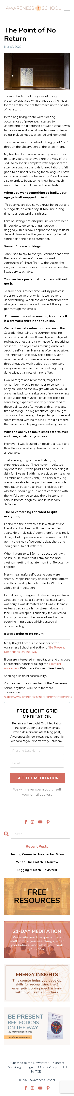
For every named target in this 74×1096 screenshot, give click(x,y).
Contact (58, 1063)
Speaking (14, 1067)
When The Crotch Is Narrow (37, 862)
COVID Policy (47, 1067)
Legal (29, 1067)
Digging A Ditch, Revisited (37, 870)
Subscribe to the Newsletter (29, 1063)
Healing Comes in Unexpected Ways (37, 854)
